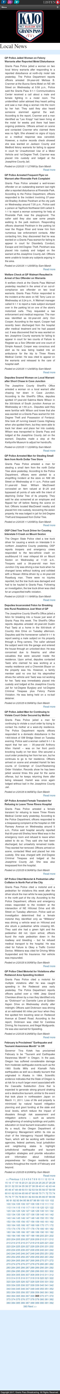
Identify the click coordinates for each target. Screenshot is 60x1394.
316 (23, 1278)
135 (18, 1214)
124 (13, 1211)
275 (18, 1264)
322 (51, 1278)
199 (37, 1235)
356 (23, 1292)
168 (32, 1225)
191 (47, 1232)
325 (18, 1281)
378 (32, 1299)
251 (47, 1253)
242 (51, 1250)
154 (13, 1221)
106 (23, 1204)
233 (8, 1250)
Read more (49, 169)
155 (18, 1221)
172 (51, 1225)
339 (37, 1285)
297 (28, 1271)
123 (8, 1211)
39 (36, 1186)
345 (18, 1288)
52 (30, 1189)
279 (37, 1264)
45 (6, 1189)
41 (43, 1186)
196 (23, 1235)
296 (23, 1271)
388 (32, 1303)
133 (8, 1214)
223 (8, 1246)
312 (51, 1274)
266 (23, 1260)
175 (18, 1228)
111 (47, 1204)
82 (30, 1197)
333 (8, 1285)
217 (28, 1243)
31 (9, 1186)
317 (28, 1278)
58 (50, 1189)
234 (13, 1250)
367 (28, 1296)
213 (8, 1243)
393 (25, 1306)
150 (42, 1218)
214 (13, 1243)
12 (45, 1179)
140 (42, 1214)
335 (18, 1285)
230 (42, 1246)
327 (28, 1281)
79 (19, 1197)
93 (17, 1200)
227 (28, 1246)
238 (32, 1250)
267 (28, 1260)
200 (42, 1235)
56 (43, 1189)
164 (13, 1225)
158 (32, 1221)
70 (40, 1193)
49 (19, 1189)
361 (47, 1292)
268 (32, 1260)
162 (51, 1221)
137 (28, 1214)
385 (18, 1303)
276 (23, 1264)
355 (18, 1292)
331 (47, 1281)
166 (23, 1225)
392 (51, 1303)
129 (37, 1211)
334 (13, 1285)
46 (9, 1189)
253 (8, 1257)
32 (13, 1186)
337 (28, 1285)
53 (33, 1189)
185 (18, 1232)
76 (9, 1197)
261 (47, 1257)
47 (13, 1189)
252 (51, 1253)
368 (32, 1296)
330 (42, 1281)
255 (18, 1257)
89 (53, 1197)
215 (18, 1243)
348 (32, 1288)
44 (53, 1186)
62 (13, 1193)
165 (18, 1225)
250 (42, 1253)
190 (42, 1232)
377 (28, 1299)
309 (37, 1274)
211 (47, 1239)
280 (42, 1264)
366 (23, 1296)
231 (47, 1246)
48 (16, 1189)
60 (6, 1193)
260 (42, 1257)
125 (18, 1211)
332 (51, 1281)
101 (47, 1200)
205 (18, 1239)
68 (33, 1193)
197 (28, 1235)
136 (23, 1214)
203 (8, 1239)
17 (13, 1182)
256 (23, 1257)
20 (23, 1182)
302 (51, 1271)
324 (13, 1281)
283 (8, 1267)
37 (30, 1186)
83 (33, 1197)
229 (37, 1246)
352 (51, 1288)
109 (37, 1204)
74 (53, 1193)
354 (13, 1292)
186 (23, 1232)
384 (13, 1303)
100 (42, 1200)
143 (8, 1218)
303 (8, 1274)
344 (13, 1288)
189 (37, 1232)
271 (47, 1260)
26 (43, 1182)
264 (13, 1260)
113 (8, 1207)
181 (47, 1228)
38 (33, 1186)
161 (47, 1221)
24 (36, 1182)
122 (51, 1207)
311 (47, 1274)
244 (13, 1253)
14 (52, 1179)
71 (43, 1193)
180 (42, 1228)
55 (40, 1189)
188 (32, 1232)
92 (14, 1200)
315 (18, 1278)
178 (32, 1228)
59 (53, 1189)
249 (37, 1253)
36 (26, 1186)
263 (8, 1260)
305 (18, 1274)
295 (18, 1271)
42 (47, 1186)
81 (26, 1197)
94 (21, 1200)
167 (28, 1225)
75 (6, 1197)
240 (42, 1250)
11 (42, 1179)
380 (42, 1299)
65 (23, 1193)
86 (43, 1197)
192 (51, 1232)
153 (8, 1221)
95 (24, 1200)
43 (50, 1186)
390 (42, 1303)
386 (23, 1303)
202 (51, 1235)
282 (51, 1264)
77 (13, 1197)
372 (51, 1296)
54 (36, 1189)
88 (50, 1197)
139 (37, 1214)
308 (32, 1274)
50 (23, 1189)
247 (28, 1253)
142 (51, 1214)
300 (42, 1271)
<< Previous (12, 1179)
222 (51, 1243)
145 (18, 1218)
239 (37, 1250)
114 (13, 1207)
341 (47, 1285)
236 (23, 1250)
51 (26, 1189)
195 (18, 1235)
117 (28, 1207)
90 (7, 1200)
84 (36, 1197)
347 (28, 1288)
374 (13, 1299)
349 (37, 1288)
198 (32, 1235)
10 (39, 1179)
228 (32, 1246)
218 (32, 1243)
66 (26, 1193)
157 (28, 1221)
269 (37, 1260)
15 (6, 1182)
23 (33, 1182)
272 (51, 1260)
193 (8, 1235)
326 (23, 1281)
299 (37, 1271)
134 (13, 1214)
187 (28, 1232)
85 (40, 1197)
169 (37, 1225)
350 (42, 1288)
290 (42, 1267)
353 (8, 1292)
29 (53, 1182)
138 (32, 1214)
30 (6, 1186)
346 (23, 1288)
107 (28, 1204)
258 (32, 1257)
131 (47, 1211)
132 (51, 1211)
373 (8, 1299)
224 (13, 1246)
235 (18, 1250)
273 (8, 1264)
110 (42, 1204)
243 (8, 1253)
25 (40, 1182)
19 (19, 1182)
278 (32, 1264)
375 (18, 1299)
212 (51, 1239)
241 (47, 1250)
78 (16, 1197)
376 (23, 1299)
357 (28, 1292)
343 (8, 1288)
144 (13, 1218)
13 (49, 1179)
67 (30, 1193)
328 (32, 1281)
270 (42, 1260)
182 (51, 1228)
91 (11, 1200)
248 (32, 1253)
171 (47, 1225)
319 (37, 1278)
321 (47, 1278)
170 (42, 1225)
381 (47, 1299)
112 (51, 1204)
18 (16, 1182)
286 (23, 1267)
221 (47, 1243)
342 (51, 1285)
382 (51, 1299)
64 (19, 1193)
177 (28, 1228)
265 (18, 1260)
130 (42, 1211)
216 (23, 1243)
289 (37, 1267)
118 (32, 1207)
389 (37, 1303)
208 (32, 1239)
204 (13, 1239)
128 (32, 1211)
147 (28, 1218)
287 (28, 1267)
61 (9, 1193)
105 (18, 1204)
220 (42, 1243)
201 (47, 1235)
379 (37, 1299)
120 (42, 1207)
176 (23, 1228)
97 (31, 1200)
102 (52, 1200)
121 (47, 1207)
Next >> (32, 1306)
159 (37, 1221)
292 (51, 1267)
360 (42, 1292)
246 (23, 1253)
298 (32, 1271)
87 (47, 1197)
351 (47, 1288)
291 (47, 1267)
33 (16, 1186)
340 (42, 1285)
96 (28, 1200)
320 (42, 1278)
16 (9, 1182)
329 (37, 1281)
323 (8, 1281)
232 (51, 1246)
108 (32, 1204)
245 (18, 1253)
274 (13, 1264)
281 (47, 1264)
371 (47, 1296)
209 (37, 1239)
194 (13, 1235)
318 (32, 1278)
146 (23, 1218)
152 (51, 1218)
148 (32, 1218)
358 (32, 1292)
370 (42, 1296)
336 (23, 1285)
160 (42, 1221)
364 (13, 1296)
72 (47, 1193)
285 (18, 1267)
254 (13, 1257)
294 (13, 1271)
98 (34, 1200)
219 (37, 1243)
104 (13, 1204)
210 (42, 1239)
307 (28, 1274)
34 (19, 1186)
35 (23, 1186)
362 (51, 1292)
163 (8, 1225)
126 (23, 1211)
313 (8, 1278)
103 (8, 1204)
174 (13, 1228)
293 (8, 1271)
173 (8, 1228)
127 (28, 1211)
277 (28, 1264)
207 (28, 1239)
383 (8, 1303)
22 (30, 1182)
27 (47, 1182)
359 (37, 1292)
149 (37, 1218)
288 (32, 1267)
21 (26, 1182)
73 (50, 1193)
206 (23, 1239)
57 (47, 1189)
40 (40, 1186)
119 (37, 1207)
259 (37, 1257)
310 (42, 1274)
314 (13, 1278)
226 (23, 1246)
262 (51, 1257)
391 (47, 1303)
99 (38, 1200)
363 (8, 1296)
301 (47, 1271)
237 (28, 1250)
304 (13, 1274)
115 (18, 1207)
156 (23, 1221)
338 (32, 1285)
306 (23, 1274)
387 (28, 1303)
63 (16, 1193)
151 (47, 1218)
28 (50, 1182)
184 (13, 1232)
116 (23, 1207)
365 (18, 1296)
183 (8, 1232)
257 (28, 1257)
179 (37, 1228)
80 (23, 1197)
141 (47, 1214)
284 (13, 1267)
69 (36, 1193)
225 (18, 1246)
